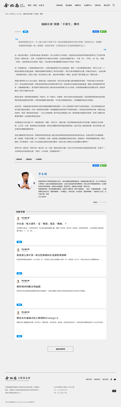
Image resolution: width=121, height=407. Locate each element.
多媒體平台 (88, 5)
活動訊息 (98, 5)
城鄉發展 (19, 159)
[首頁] (14, 5)
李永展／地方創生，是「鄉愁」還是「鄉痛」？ (42, 223)
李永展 (19, 14)
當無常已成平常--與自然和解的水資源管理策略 (41, 255)
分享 (96, 31)
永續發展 (39, 159)
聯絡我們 (97, 379)
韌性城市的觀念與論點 (29, 286)
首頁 (6, 14)
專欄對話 (78, 5)
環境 (25, 31)
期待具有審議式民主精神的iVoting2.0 (37, 318)
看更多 (95, 202)
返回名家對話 (60, 349)
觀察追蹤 (60, 5)
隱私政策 (105, 379)
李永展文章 (25, 218)
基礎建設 (29, 159)
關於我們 (107, 5)
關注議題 (69, 5)
